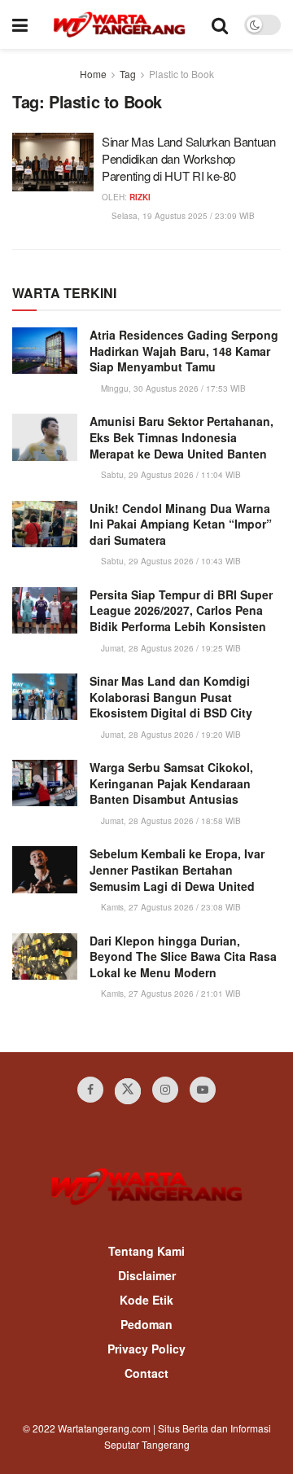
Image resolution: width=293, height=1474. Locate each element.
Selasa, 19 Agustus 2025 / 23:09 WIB (182, 216)
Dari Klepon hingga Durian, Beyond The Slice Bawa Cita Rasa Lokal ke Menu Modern (183, 956)
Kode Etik (146, 1300)
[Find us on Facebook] (90, 1090)
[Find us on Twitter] (128, 1091)
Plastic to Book (181, 74)
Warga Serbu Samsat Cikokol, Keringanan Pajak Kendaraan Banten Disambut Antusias (171, 783)
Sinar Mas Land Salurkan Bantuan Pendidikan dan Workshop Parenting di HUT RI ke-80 (189, 158)
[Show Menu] (20, 24)
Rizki (140, 197)
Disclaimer (147, 1275)
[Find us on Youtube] (203, 1090)
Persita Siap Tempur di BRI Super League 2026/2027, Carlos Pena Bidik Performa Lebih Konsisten (181, 610)
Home (93, 74)
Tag (128, 74)
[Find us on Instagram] (165, 1090)
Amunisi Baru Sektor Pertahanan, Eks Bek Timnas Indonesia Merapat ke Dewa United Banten (181, 437)
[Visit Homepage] (119, 24)
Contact (146, 1373)
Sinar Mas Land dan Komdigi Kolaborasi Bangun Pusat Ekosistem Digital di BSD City (171, 697)
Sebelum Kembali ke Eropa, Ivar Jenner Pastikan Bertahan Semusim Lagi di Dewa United (177, 869)
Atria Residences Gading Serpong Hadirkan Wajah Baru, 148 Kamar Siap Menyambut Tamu (184, 351)
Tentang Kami (146, 1251)
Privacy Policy (146, 1348)
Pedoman (146, 1324)
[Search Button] (220, 24)
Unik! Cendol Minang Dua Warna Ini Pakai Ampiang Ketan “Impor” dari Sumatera (181, 524)
